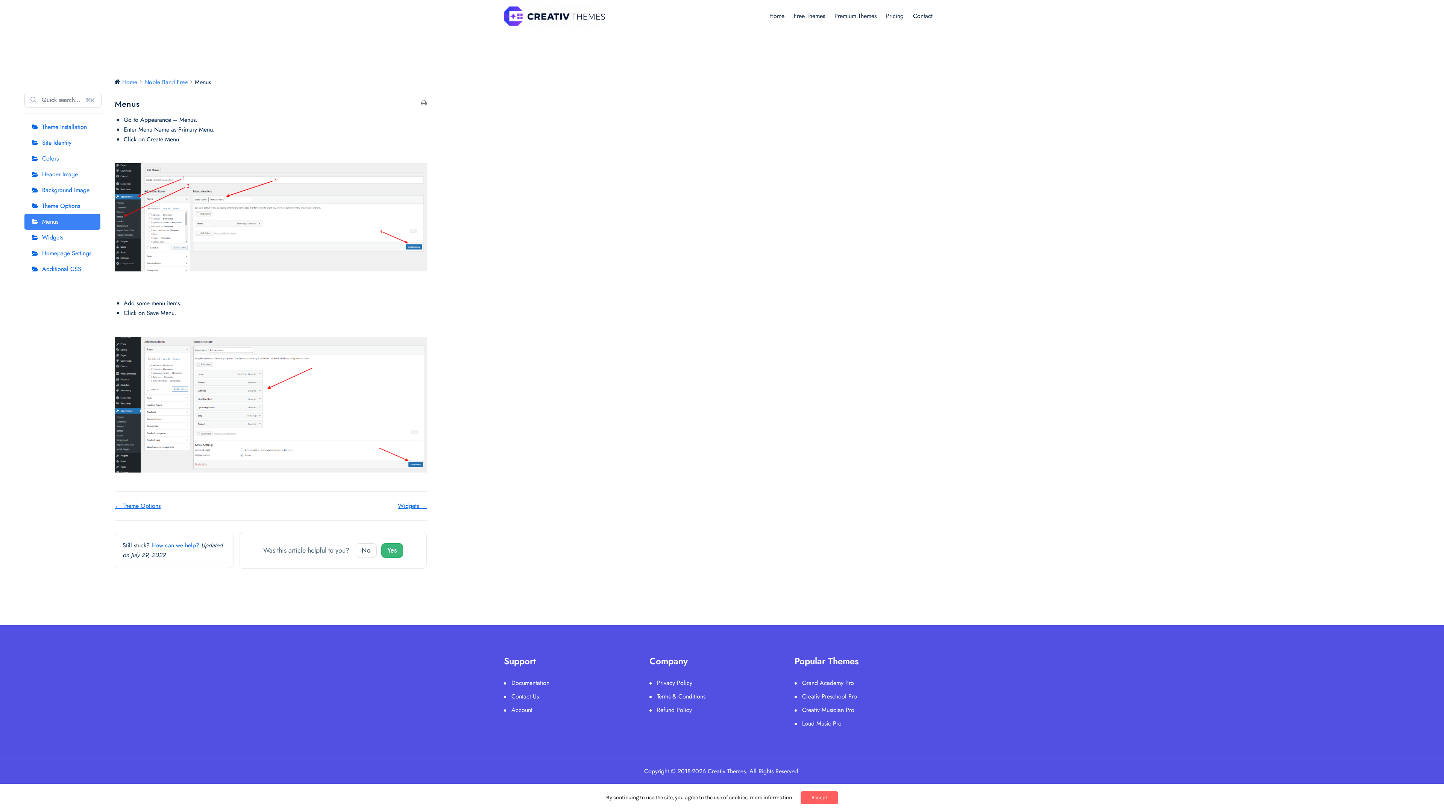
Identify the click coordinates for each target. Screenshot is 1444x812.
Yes (392, 550)
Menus (50, 221)
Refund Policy (674, 710)
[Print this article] (424, 103)
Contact (923, 16)
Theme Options (61, 205)
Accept (819, 797)
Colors (50, 158)
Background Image (65, 190)
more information (771, 797)
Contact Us (525, 696)
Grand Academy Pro (828, 683)
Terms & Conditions (681, 696)
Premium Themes (855, 16)
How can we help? (175, 545)
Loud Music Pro (822, 723)
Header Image (60, 174)
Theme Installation (64, 127)
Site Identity (56, 142)
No (366, 550)
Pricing (895, 16)
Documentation (530, 683)
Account (521, 710)
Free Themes (809, 16)
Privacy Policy (674, 683)
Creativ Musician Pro (828, 710)
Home (776, 16)
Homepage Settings (66, 253)
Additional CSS (61, 269)
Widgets (52, 237)
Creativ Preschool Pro (829, 696)
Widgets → (412, 505)
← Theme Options (138, 505)
